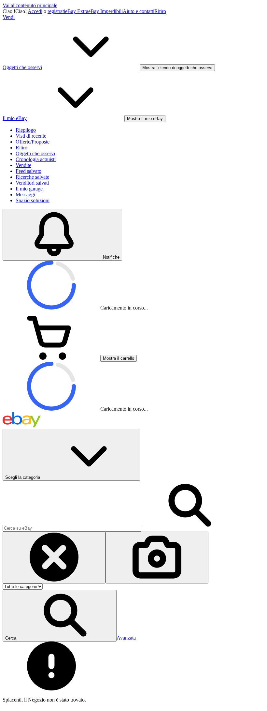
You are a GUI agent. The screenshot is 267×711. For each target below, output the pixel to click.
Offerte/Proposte (32, 141)
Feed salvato (28, 171)
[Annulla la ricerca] (54, 557)
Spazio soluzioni (32, 200)
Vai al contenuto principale (30, 5)
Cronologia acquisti (36, 159)
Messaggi (25, 194)
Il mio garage (29, 188)
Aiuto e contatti (138, 11)
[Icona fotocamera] (156, 557)
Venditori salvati (32, 183)
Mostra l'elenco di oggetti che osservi (177, 67)
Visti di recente (31, 136)
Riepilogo (26, 130)
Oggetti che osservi (35, 153)
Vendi (9, 17)
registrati (56, 11)
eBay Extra (76, 11)
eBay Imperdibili (105, 11)
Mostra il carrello (118, 358)
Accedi (35, 11)
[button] (60, 616)
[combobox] (72, 528)
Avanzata (126, 638)
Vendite (23, 165)
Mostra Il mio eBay (145, 118)
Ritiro (160, 11)
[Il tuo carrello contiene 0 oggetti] (51, 358)
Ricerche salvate (32, 177)
